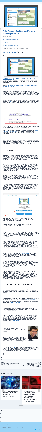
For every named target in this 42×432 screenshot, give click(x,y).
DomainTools (15, 302)
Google (10, 101)
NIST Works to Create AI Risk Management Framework (10, 393)
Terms (13, 427)
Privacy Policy (6, 427)
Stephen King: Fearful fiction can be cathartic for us (10, 363)
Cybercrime (5, 42)
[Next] (39, 390)
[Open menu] (40, 1)
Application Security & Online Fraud (11, 39)
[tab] (19, 405)
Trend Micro (15, 320)
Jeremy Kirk (5, 52)
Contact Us (20, 427)
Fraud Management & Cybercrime (10, 45)
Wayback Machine (31, 299)
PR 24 (5, 36)
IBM (14, 347)
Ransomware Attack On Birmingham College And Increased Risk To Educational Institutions (31, 364)
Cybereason (25, 253)
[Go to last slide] (3, 390)
